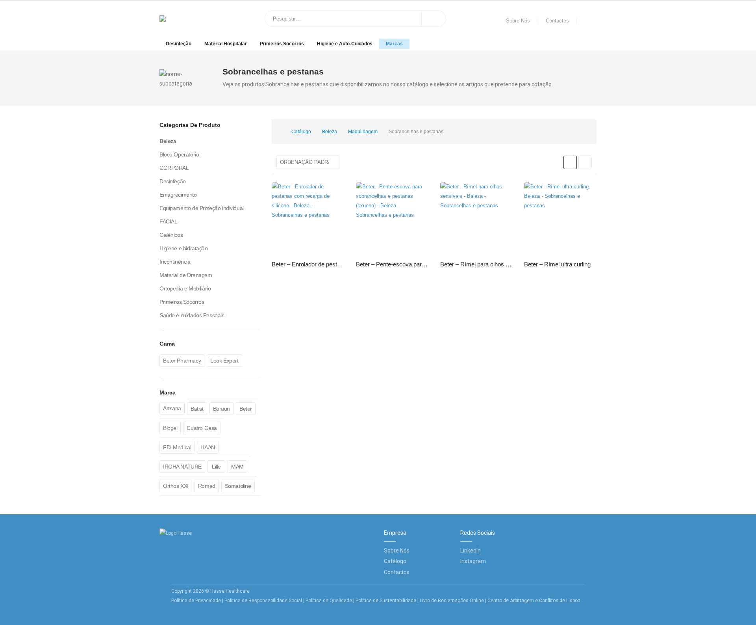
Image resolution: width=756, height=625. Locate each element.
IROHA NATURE (182, 466)
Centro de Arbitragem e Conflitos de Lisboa (533, 600)
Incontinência (175, 262)
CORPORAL (174, 168)
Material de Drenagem (185, 275)
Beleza (167, 141)
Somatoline (238, 486)
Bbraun (221, 409)
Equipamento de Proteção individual (201, 208)
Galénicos (171, 235)
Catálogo (395, 561)
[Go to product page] (308, 218)
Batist (197, 409)
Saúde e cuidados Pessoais (191, 315)
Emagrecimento (178, 195)
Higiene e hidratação (183, 248)
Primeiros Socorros (282, 44)
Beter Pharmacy (182, 360)
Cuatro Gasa (202, 428)
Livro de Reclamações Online (452, 600)
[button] (570, 162)
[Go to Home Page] (278, 131)
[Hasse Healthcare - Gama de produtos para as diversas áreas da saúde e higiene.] (184, 18)
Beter (245, 409)
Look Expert (224, 360)
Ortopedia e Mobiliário (185, 288)
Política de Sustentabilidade (386, 600)
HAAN (207, 447)
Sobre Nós (518, 21)
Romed (206, 486)
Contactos (557, 21)
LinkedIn (470, 550)
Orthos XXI (176, 486)
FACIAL (168, 221)
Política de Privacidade (196, 600)
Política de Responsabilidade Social (263, 600)
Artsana (172, 408)
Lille (216, 466)
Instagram (473, 561)
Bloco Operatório (179, 154)
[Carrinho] (589, 21)
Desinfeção (178, 44)
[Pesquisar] (434, 18)
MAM (237, 466)
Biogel (170, 428)
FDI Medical (177, 447)
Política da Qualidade (329, 600)
